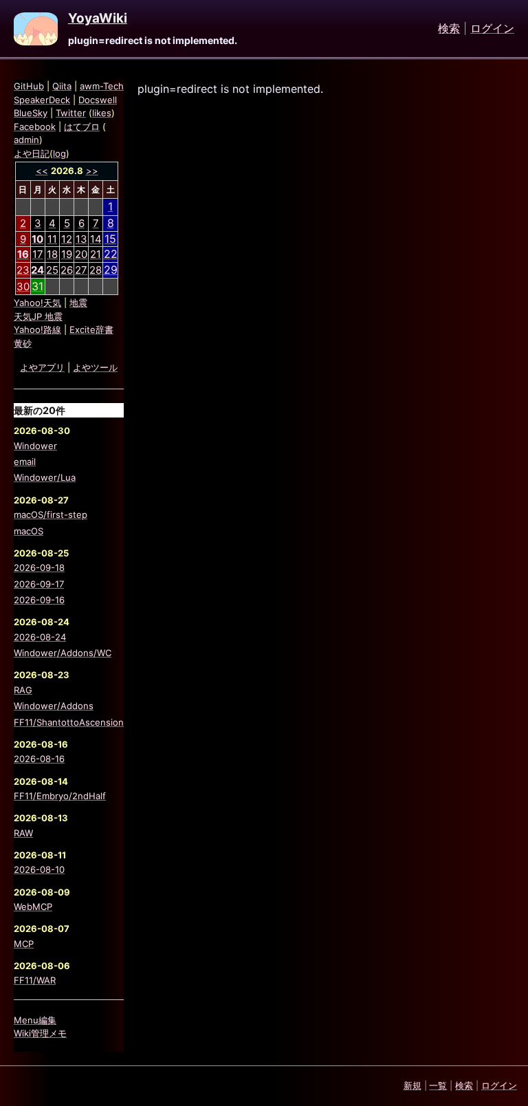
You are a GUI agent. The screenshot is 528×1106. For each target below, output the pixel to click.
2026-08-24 (40, 637)
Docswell (97, 99)
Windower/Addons (54, 706)
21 (95, 254)
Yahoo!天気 (37, 302)
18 (52, 254)
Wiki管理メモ (40, 1033)
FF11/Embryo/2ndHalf (60, 796)
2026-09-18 (39, 567)
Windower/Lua (45, 477)
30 (23, 286)
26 (66, 269)
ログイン (492, 29)
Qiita (62, 85)
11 (52, 239)
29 (111, 269)
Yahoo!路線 (37, 329)
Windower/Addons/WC (62, 653)
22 (111, 254)
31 (37, 286)
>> (92, 170)
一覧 (438, 1085)
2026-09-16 (39, 600)
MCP (24, 943)
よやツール (95, 367)
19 (66, 254)
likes (101, 112)
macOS (28, 531)
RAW (23, 833)
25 (52, 269)
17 (37, 254)
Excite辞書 (91, 329)
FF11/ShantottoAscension (69, 722)
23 (23, 269)
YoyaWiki (97, 18)
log (59, 153)
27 (81, 269)
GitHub (29, 85)
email (25, 461)
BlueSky (30, 112)
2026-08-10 (39, 869)
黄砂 (23, 343)
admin (26, 139)
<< (42, 170)
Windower (35, 446)
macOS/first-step (50, 514)
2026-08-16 (39, 758)
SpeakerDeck (42, 99)
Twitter (71, 112)
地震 (78, 302)
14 (96, 239)
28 (95, 269)
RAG (23, 690)
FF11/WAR (35, 980)
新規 (412, 1085)
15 (110, 239)
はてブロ (82, 126)
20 (81, 254)
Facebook (35, 126)
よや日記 (32, 153)
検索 (449, 29)
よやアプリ (42, 367)
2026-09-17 (39, 584)
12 (66, 239)
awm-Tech (102, 85)
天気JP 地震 (38, 316)
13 (81, 239)
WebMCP (33, 906)
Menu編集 (35, 1020)
